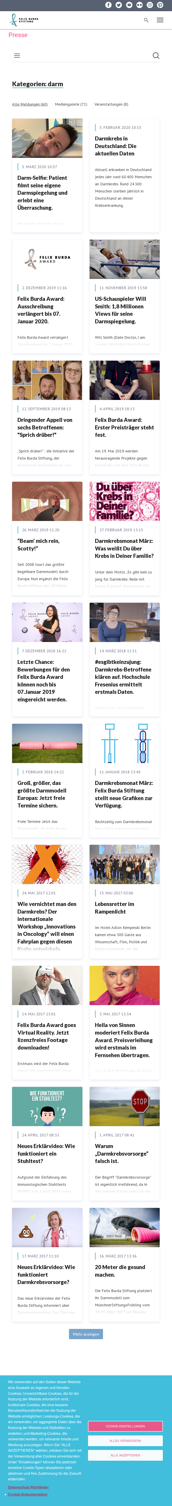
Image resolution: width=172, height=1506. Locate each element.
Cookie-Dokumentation (27, 1494)
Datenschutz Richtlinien (28, 1487)
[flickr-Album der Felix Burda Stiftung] (139, 5)
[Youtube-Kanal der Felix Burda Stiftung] (129, 5)
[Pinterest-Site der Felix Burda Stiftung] (160, 5)
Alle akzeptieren (125, 1455)
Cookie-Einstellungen (125, 1426)
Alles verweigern (125, 1440)
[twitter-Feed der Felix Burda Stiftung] (119, 5)
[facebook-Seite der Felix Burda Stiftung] (108, 5)
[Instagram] (150, 5)
